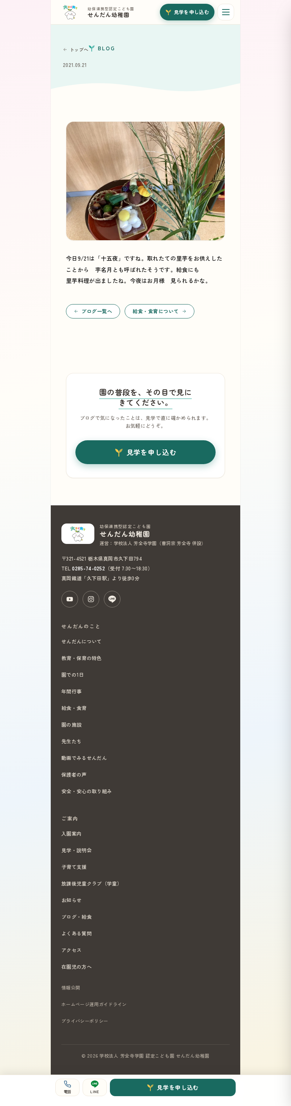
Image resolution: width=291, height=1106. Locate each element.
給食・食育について (156, 311)
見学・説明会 (76, 850)
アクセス (71, 950)
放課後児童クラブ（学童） (91, 883)
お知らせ (71, 900)
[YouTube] (69, 599)
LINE (94, 1091)
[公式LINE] (112, 599)
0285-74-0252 (88, 568)
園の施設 (71, 724)
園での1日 (72, 674)
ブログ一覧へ (96, 311)
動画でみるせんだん (84, 757)
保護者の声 (74, 774)
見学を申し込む (191, 12)
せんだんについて (81, 641)
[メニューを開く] (225, 12)
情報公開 (70, 987)
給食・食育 (74, 707)
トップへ (79, 49)
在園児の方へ (76, 966)
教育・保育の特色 (81, 658)
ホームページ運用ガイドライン (94, 1004)
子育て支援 (74, 866)
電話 (68, 1091)
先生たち (71, 741)
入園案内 (71, 833)
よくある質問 (76, 933)
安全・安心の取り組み (86, 791)
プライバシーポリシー (84, 1020)
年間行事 (71, 691)
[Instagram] (91, 599)
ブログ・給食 (76, 916)
